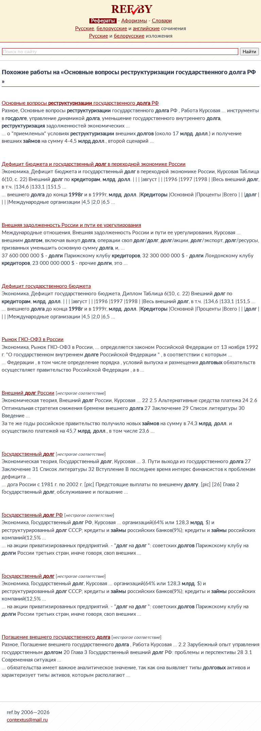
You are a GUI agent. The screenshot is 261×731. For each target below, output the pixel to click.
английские (146, 28)
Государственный (28, 454)
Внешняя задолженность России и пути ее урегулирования (71, 225)
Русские (84, 28)
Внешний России (28, 393)
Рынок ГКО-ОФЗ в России (33, 339)
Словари (162, 20)
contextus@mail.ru (27, 720)
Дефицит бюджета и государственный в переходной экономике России (94, 164)
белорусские (112, 28)
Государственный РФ (32, 515)
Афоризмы (134, 20)
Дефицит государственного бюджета (46, 286)
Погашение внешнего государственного (56, 637)
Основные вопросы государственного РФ (80, 103)
